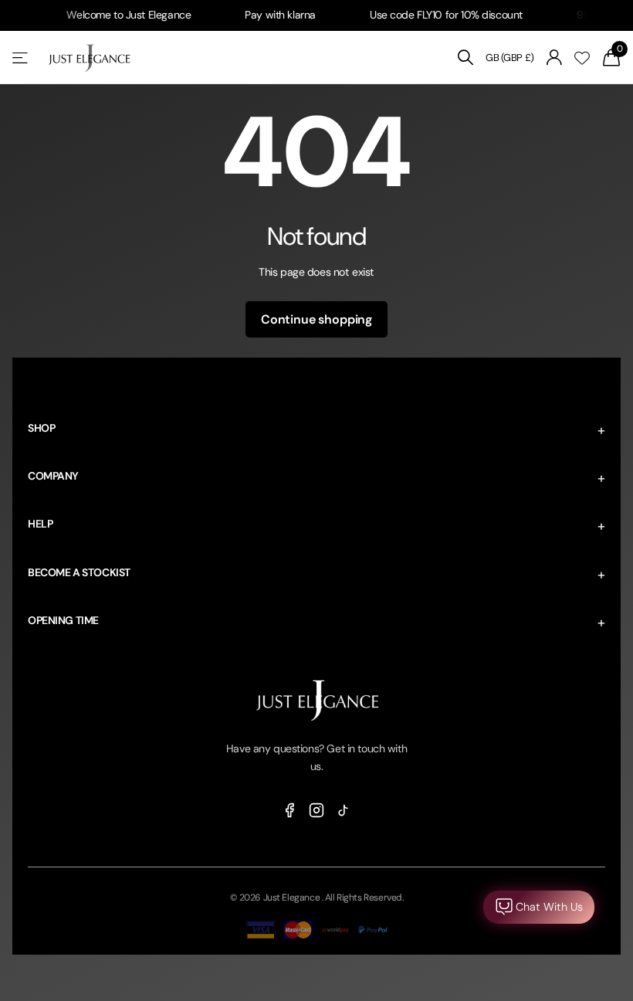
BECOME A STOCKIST (79, 572)
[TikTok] (343, 809)
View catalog (21, 57)
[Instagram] (316, 809)
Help (40, 524)
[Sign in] (555, 57)
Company (53, 476)
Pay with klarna (270, 15)
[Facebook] (289, 809)
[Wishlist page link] (582, 58)
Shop (41, 428)
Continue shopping (316, 319)
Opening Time (63, 620)
